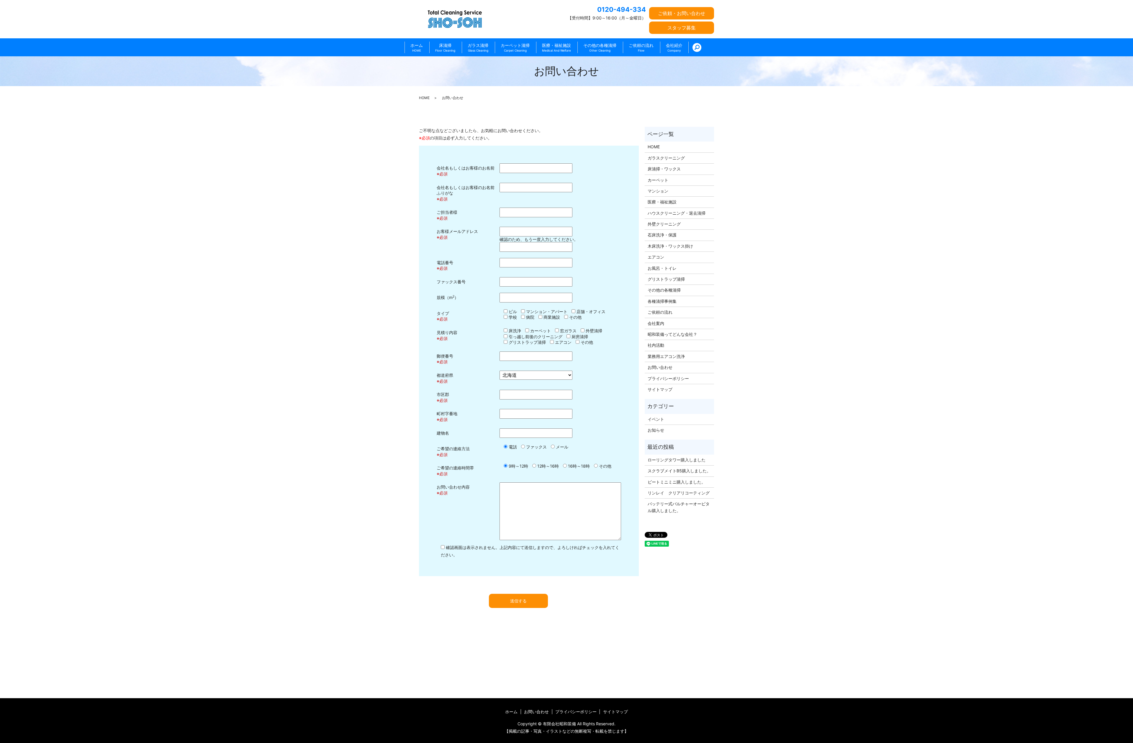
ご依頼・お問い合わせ (681, 13)
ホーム (416, 47)
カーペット (658, 180)
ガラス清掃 (478, 47)
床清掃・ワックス (664, 168)
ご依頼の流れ (641, 47)
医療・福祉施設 (556, 47)
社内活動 (656, 345)
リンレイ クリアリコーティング (679, 492)
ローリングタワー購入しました (676, 459)
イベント (656, 419)
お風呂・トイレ (662, 268)
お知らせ (656, 430)
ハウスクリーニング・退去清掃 (676, 213)
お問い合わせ (660, 367)
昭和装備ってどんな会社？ (672, 334)
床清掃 (445, 47)
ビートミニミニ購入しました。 (676, 481)
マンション (658, 190)
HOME (424, 98)
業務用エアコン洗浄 (666, 356)
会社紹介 (674, 47)
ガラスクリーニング (666, 157)
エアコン (656, 256)
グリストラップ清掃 (666, 279)
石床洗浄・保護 (662, 234)
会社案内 (656, 323)
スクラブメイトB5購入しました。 (679, 470)
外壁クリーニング (664, 223)
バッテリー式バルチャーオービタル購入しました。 (679, 507)
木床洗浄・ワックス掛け (670, 246)
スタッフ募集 (681, 28)
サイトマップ (660, 389)
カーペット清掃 (515, 47)
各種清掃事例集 (662, 301)
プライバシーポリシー (668, 378)
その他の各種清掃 (599, 47)
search (697, 47)
